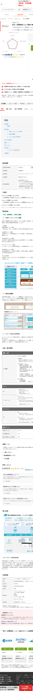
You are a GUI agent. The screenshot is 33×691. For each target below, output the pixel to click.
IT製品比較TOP (3, 18)
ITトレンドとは (19, 675)
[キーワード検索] (19, 9)
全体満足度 (8, 55)
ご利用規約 (26, 675)
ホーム (6, 14)
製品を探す (20, 14)
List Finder (18, 683)
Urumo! (23, 683)
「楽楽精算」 (3, 652)
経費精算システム (17, 18)
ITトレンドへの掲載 (20, 681)
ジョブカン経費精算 (18, 652)
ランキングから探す (26, 677)
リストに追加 (8, 648)
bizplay (28, 683)
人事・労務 (10, 18)
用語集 (17, 679)
